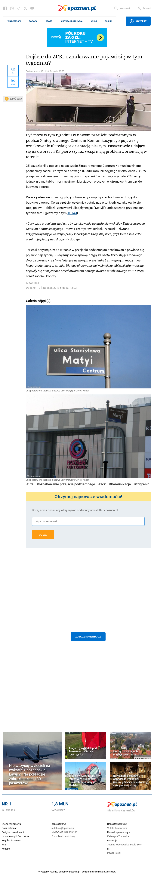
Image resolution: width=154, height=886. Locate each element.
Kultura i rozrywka (71, 21)
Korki (94, 21)
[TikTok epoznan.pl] (18, 8)
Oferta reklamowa (11, 823)
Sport (49, 21)
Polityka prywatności (13, 832)
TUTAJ (72, 213)
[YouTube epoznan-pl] (32, 8)
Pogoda (33, 21)
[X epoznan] (25, 8)
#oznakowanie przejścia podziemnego (66, 484)
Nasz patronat (9, 827)
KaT (36, 283)
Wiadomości (14, 21)
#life (29, 484)
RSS (4, 844)
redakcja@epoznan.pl (62, 827)
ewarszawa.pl (72, 871)
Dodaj (43, 534)
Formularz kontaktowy (63, 836)
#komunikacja (120, 484)
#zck (102, 484)
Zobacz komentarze (88, 636)
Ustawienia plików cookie (15, 836)
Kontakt (141, 21)
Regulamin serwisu (12, 840)
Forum (108, 21)
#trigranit (141, 484)
